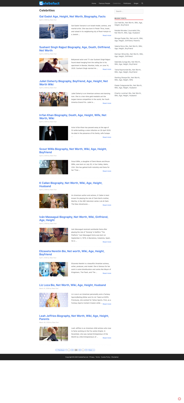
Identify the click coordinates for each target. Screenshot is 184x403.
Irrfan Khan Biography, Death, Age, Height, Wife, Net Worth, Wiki (72, 116)
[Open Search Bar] (142, 3)
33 (72, 350)
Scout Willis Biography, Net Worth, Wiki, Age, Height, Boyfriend (73, 150)
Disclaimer (115, 357)
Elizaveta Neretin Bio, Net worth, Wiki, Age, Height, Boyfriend (71, 253)
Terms (98, 357)
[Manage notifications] (179, 398)
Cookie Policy (105, 357)
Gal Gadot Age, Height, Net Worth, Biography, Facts (72, 16)
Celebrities (117, 3)
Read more (107, 35)
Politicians (127, 3)
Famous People (104, 3)
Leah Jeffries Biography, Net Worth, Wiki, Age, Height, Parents (74, 317)
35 (80, 350)
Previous (60, 350)
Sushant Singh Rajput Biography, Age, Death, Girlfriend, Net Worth (74, 49)
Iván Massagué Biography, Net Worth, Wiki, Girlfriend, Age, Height (73, 218)
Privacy (91, 357)
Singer (136, 3)
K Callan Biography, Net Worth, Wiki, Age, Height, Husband (70, 184)
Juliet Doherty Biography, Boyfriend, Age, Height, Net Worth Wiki (73, 83)
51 (86, 350)
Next (91, 350)
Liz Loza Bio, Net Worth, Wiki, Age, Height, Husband (72, 285)
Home (94, 3)
